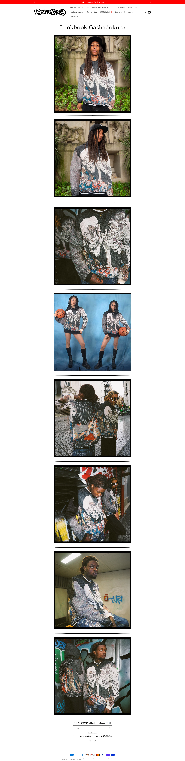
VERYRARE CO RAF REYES (73, 759)
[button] (118, 12)
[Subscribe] (109, 727)
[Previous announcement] (34, 2)
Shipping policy (119, 759)
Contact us (92, 733)
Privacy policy (97, 759)
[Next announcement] (150, 2)
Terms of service (108, 759)
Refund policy (87, 759)
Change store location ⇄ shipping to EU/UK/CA (92, 736)
